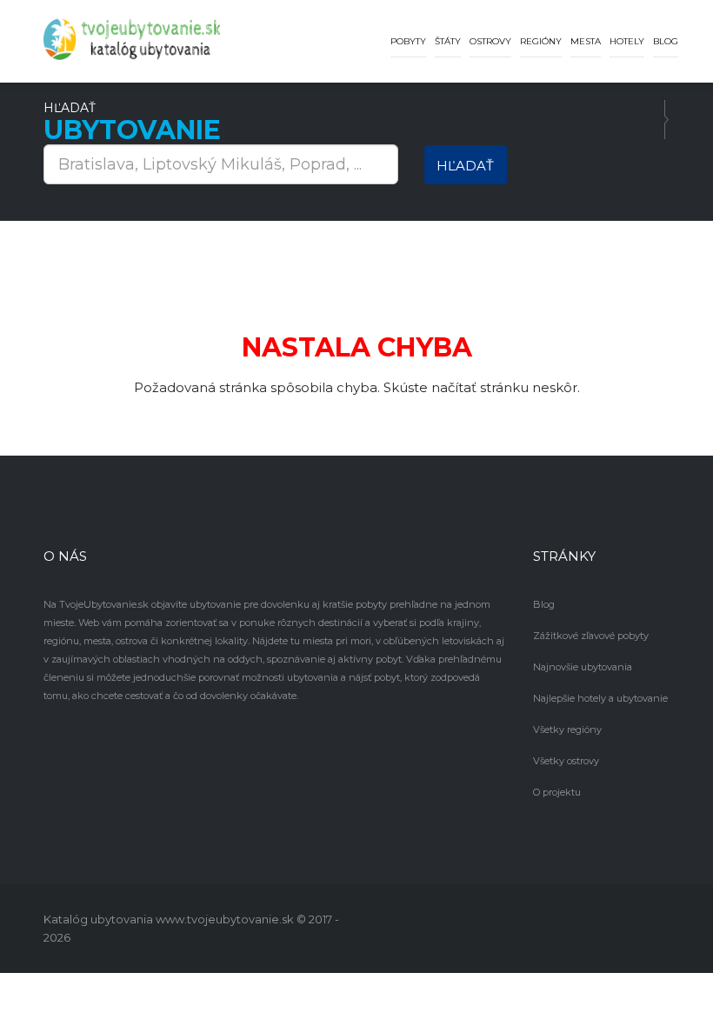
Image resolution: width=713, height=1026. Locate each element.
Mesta (585, 41)
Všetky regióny (567, 729)
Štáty (448, 41)
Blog (665, 41)
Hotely (627, 41)
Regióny (541, 41)
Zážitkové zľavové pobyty (591, 636)
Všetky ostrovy (566, 761)
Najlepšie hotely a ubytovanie (600, 698)
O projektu (557, 792)
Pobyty (408, 41)
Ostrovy (490, 41)
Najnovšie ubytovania (582, 667)
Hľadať (465, 165)
